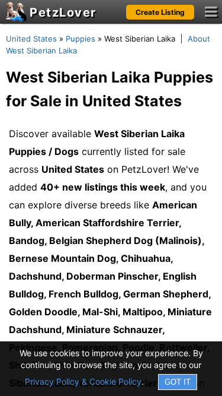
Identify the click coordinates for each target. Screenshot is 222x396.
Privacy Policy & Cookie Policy (83, 381)
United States (31, 38)
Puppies (80, 38)
